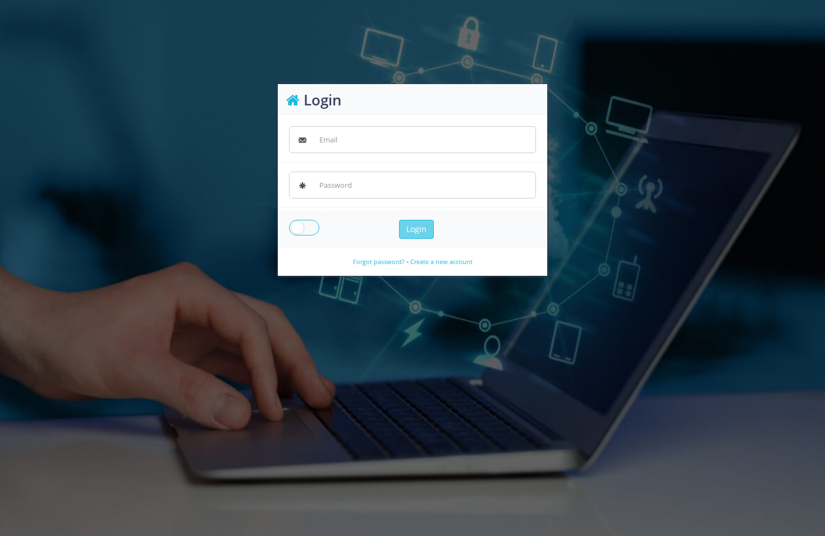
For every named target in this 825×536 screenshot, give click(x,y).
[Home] (293, 100)
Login (416, 229)
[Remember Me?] (304, 229)
